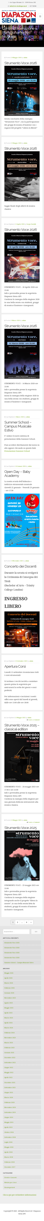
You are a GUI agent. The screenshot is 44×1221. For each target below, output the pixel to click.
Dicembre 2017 (9, 1167)
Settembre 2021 (10, 1087)
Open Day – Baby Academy (17, 473)
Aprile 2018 (8, 1152)
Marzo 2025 (8, 1018)
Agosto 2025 (8, 1003)
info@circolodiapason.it (18, 6)
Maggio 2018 (8, 1147)
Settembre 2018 (10, 1137)
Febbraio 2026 (9, 988)
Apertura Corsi (15, 666)
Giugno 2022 (8, 1067)
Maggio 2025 (8, 1008)
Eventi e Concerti (10, 1177)
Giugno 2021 (8, 1092)
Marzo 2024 (8, 1028)
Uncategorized (9, 1187)
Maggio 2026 (8, 973)
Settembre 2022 (10, 1062)
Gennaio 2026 (9, 993)
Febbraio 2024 (9, 1033)
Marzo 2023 (8, 1042)
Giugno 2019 (8, 1117)
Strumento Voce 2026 (20, 63)
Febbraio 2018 (9, 1162)
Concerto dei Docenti (20, 566)
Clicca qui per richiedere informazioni (19, 1195)
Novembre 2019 (10, 1107)
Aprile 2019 (8, 1127)
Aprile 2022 (8, 1077)
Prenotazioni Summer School (17, 451)
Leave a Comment (34, 720)
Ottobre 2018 (9, 1132)
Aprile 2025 (8, 1013)
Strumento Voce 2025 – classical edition (21, 727)
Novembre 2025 (10, 998)
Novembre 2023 (10, 1038)
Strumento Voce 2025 (20, 828)
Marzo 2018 (8, 1157)
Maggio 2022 (8, 1072)
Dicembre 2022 (9, 1057)
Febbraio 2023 (9, 1047)
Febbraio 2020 (9, 1102)
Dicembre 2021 (9, 1082)
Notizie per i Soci (10, 1182)
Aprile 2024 (8, 1023)
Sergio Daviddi (31, 224)
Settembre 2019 (10, 1112)
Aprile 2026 (8, 978)
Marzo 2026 (8, 983)
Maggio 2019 (8, 1122)
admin (25, 57)
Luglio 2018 (8, 1142)
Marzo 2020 (8, 1097)
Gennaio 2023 (9, 1052)
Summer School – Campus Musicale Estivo (17, 426)
